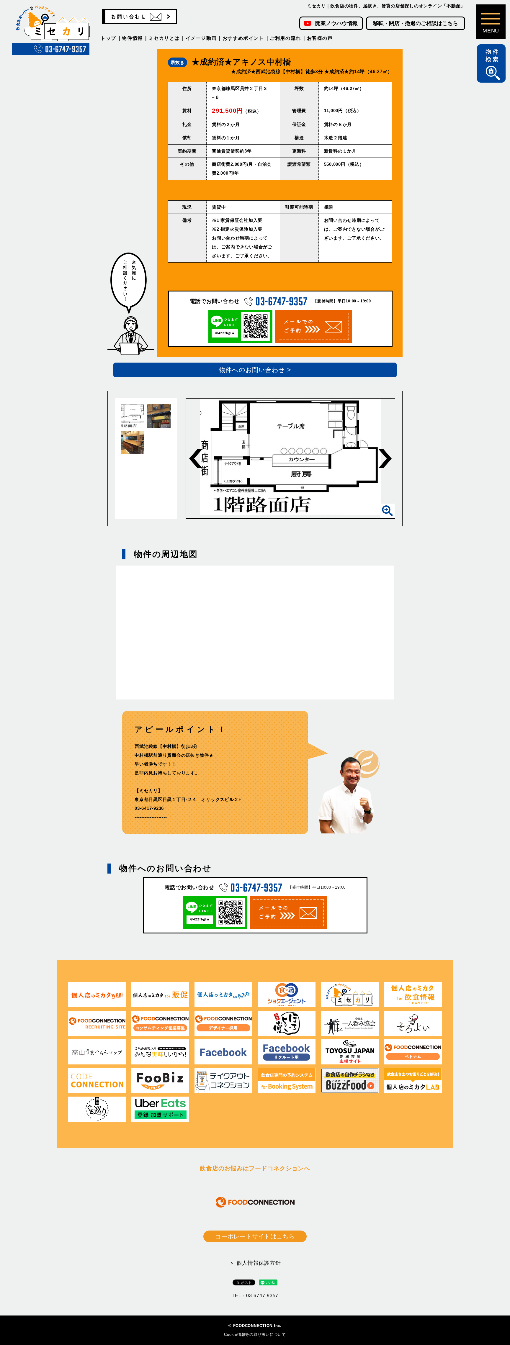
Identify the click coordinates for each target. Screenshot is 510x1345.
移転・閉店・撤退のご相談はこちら (415, 23)
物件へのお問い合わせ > (255, 369)
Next (385, 458)
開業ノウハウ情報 (336, 23)
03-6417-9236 (149, 808)
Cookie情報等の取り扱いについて (255, 1334)
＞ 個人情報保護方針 (255, 1263)
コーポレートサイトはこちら (255, 1236)
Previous (195, 458)
